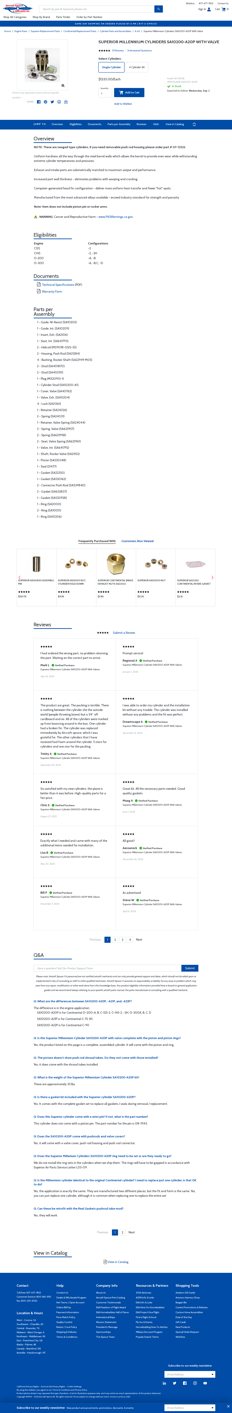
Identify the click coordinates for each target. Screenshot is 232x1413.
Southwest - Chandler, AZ (30, 1324)
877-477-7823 (206, 3)
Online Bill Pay (63, 1307)
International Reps (105, 1317)
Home (7, 31)
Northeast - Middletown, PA (31, 1336)
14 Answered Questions (139, 50)
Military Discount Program (149, 1332)
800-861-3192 (44, 1296)
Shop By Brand (41, 17)
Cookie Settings (74, 1386)
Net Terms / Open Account (70, 1302)
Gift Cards (181, 1322)
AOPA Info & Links (145, 1297)
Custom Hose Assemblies (189, 1312)
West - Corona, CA (26, 1320)
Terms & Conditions (66, 1336)
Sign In (202, 9)
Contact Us (223, 3)
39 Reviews (118, 50)
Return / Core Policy (66, 1327)
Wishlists (190, 3)
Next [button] (212, 577)
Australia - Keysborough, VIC (31, 1352)
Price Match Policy (65, 1317)
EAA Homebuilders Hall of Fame (112, 1312)
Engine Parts (20, 31)
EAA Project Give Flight (147, 1312)
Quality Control (64, 1322)
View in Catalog (175, 124)
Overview (57, 124)
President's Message (107, 1327)
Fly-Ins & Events (144, 1322)
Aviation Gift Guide (185, 1292)
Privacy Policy (81, 1390)
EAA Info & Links (144, 1302)
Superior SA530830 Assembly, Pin (36, 582)
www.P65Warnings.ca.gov (116, 216)
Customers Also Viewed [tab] (137, 541)
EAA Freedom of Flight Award (111, 1307)
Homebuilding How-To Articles (152, 1327)
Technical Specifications (58, 284)
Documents (94, 124)
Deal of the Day (184, 1317)
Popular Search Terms (147, 1336)
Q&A (156, 124)
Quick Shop (36, 597)
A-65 (137, 31)
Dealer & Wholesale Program (71, 1297)
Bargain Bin (181, 1302)
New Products (183, 1327)
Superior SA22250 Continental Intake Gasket (194, 582)
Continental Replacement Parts (80, 31)
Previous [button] (19, 577)
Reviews (141, 124)
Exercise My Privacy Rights (53, 1386)
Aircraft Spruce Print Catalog (110, 1297)
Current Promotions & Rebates (192, 1307)
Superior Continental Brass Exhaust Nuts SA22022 (115, 582)
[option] (42, 65)
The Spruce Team (105, 1336)
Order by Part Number (89, 17)
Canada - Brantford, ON (29, 1348)
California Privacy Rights (28, 1386)
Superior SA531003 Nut (151, 580)
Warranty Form (52, 291)
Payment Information (67, 1312)
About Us (101, 1292)
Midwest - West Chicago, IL (31, 1332)
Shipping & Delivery (66, 1332)
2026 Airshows (143, 1292)
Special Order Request (187, 1332)
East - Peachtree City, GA (29, 1340)
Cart (222, 9)
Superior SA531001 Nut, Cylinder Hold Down (72, 582)
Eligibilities (76, 124)
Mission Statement (106, 1322)
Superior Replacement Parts (45, 31)
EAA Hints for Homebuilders (150, 1307)
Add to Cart (131, 92)
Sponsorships (103, 1332)
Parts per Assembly (119, 124)
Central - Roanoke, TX (28, 1328)
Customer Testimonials (108, 1302)
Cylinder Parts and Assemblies (115, 31)
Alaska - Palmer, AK (26, 1344)
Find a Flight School (146, 1317)
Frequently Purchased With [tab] (97, 541)
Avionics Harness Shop (188, 1297)
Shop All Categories (14, 17)
